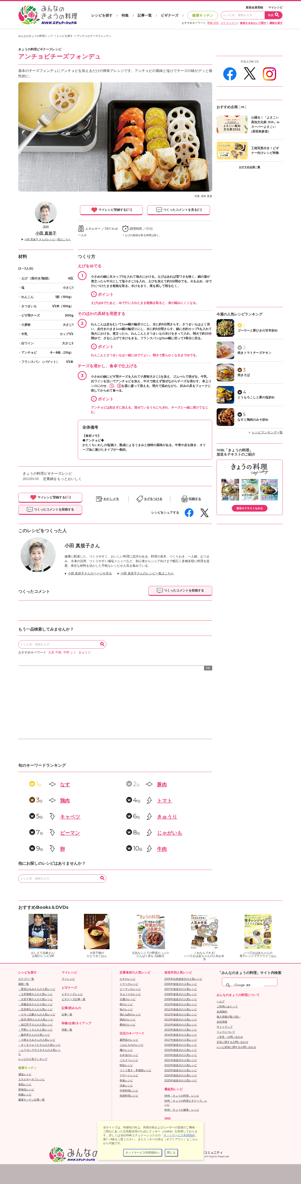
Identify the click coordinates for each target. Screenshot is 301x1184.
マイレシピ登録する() (115, 210)
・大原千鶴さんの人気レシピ (35, 999)
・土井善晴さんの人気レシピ (35, 994)
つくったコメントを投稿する (53, 509)
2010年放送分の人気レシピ (180, 1004)
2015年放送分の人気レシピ (180, 1029)
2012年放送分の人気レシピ (180, 1014)
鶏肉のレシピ (128, 1019)
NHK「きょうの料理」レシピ (181, 1095)
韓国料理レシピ (129, 1095)
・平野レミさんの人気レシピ (35, 1029)
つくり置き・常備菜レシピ (135, 1070)
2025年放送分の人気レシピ (180, 1080)
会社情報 (222, 1021)
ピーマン (70, 833)
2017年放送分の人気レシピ (180, 1039)
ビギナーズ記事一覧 (73, 999)
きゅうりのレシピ (130, 994)
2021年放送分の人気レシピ (180, 1060)
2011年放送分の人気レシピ (180, 1009)
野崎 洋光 (213, 22)
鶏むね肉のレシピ (130, 1014)
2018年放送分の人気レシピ (180, 1045)
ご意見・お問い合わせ (230, 1037)
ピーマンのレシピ (130, 989)
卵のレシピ (126, 1004)
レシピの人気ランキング (32, 1059)
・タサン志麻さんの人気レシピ (36, 1014)
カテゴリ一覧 (26, 979)
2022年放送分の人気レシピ (180, 1065)
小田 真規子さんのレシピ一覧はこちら (147, 573)
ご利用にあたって (227, 1006)
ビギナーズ (169, 15)
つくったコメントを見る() (182, 210)
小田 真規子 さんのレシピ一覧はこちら (47, 239)
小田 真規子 (45, 233)
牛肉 (162, 849)
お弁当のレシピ (129, 1055)
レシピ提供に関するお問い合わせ (236, 1047)
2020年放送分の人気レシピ (180, 1055)
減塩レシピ (25, 1074)
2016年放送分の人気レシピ (180, 1034)
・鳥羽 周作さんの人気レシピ (35, 1019)
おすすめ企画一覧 (249, 167)
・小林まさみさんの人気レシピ (36, 1039)
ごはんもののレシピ (131, 1045)
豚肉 (162, 784)
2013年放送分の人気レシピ (180, 1019)
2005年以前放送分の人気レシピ (183, 979)
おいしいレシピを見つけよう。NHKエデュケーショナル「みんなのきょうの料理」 (48, 15)
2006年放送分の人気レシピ (180, 984)
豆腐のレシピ (128, 999)
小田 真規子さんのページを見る (90, 573)
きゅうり (84, 652)
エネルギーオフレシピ (31, 1079)
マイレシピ (275, 7)
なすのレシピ (128, 979)
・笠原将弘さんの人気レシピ (35, 1009)
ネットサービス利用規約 (179, 1135)
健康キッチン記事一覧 (31, 1099)
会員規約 (222, 1011)
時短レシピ (126, 1065)
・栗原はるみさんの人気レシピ (36, 989)
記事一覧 (145, 15)
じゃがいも (169, 833)
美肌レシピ (25, 1084)
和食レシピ (126, 1080)
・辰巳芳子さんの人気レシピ (35, 1024)
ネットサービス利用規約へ (142, 1152)
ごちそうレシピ (129, 1060)
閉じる (171, 1152)
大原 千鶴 (54, 652)
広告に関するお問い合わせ (232, 1042)
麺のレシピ (126, 1050)
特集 (125, 15)
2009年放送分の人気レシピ (180, 999)
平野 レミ (69, 652)
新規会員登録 (254, 7)
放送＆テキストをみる (249, 508)
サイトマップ (224, 1026)
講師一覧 (23, 984)
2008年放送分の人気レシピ (180, 994)
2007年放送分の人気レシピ (180, 989)
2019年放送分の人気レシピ (180, 1050)
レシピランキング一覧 (267, 432)
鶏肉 (65, 800)
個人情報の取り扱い (228, 1016)
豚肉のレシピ (128, 1024)
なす (65, 784)
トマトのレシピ (129, 984)
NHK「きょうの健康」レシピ (181, 1109)
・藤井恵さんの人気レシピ (34, 1034)
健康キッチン (202, 15)
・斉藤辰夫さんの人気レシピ (35, 1004)
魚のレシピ (126, 1009)
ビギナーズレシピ (72, 994)
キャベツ (70, 816)
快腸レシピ (25, 1094)
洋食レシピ (126, 1085)
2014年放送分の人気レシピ (180, 1024)
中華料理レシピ (129, 1090)
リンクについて (226, 1031)
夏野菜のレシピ (129, 1039)
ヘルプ (221, 1001)
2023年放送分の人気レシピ (180, 1070)
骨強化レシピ (26, 1089)
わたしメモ (111, 499)
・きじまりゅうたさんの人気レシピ (39, 1045)
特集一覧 (67, 1029)
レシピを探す (102, 15)
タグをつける (153, 499)
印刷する (195, 499)
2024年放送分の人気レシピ (180, 1075)
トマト (164, 800)
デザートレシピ (129, 1075)
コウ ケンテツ (228, 22)
